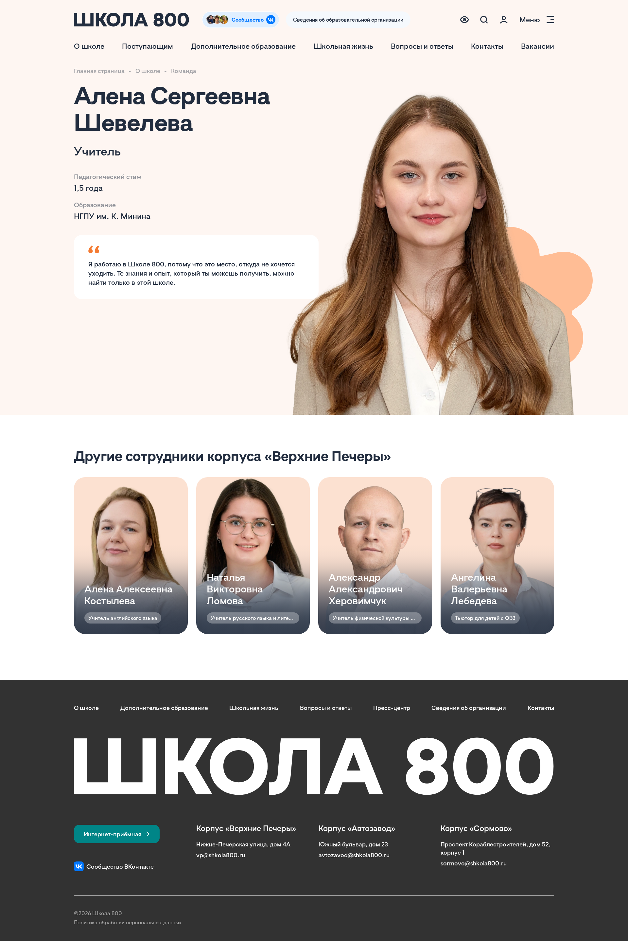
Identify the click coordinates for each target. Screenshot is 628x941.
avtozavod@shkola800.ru (354, 855)
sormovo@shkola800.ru (474, 863)
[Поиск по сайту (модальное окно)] (484, 19)
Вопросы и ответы (422, 46)
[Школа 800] (131, 20)
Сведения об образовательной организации (348, 19)
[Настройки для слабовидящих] (464, 19)
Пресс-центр (391, 707)
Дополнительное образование (243, 46)
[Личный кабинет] (504, 19)
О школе (89, 46)
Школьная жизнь (343, 46)
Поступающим (147, 46)
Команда (183, 70)
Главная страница (99, 70)
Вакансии (537, 46)
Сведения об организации (468, 707)
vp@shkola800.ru (220, 855)
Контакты (487, 46)
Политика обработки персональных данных (128, 922)
